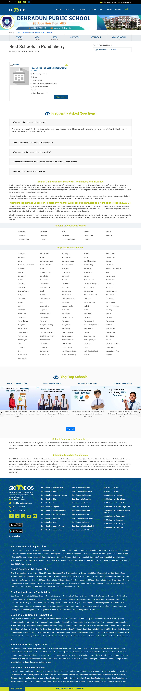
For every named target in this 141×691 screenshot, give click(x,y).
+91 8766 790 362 (18, 507)
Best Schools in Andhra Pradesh (52, 487)
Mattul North (110, 302)
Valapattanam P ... (112, 351)
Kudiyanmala (66, 295)
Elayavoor (65, 268)
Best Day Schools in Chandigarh (50, 682)
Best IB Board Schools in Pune (38, 577)
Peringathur (66, 325)
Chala (20, 261)
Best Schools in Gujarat (49, 503)
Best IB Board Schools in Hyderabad (101, 573)
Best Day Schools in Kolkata (65, 671)
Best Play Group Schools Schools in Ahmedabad (36, 626)
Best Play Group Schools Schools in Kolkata (95, 619)
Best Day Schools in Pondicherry (20, 443)
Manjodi (42, 302)
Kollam (86, 232)
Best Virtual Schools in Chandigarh (84, 659)
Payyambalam (23, 321)
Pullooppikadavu (67, 332)
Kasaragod (21, 235)
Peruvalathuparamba (91, 325)
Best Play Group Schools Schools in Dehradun (86, 629)
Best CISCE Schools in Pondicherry (70, 467)
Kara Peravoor (89, 280)
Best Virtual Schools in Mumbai (52, 652)
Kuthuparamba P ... (68, 298)
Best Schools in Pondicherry (41, 32)
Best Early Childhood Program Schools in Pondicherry (38, 467)
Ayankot (42, 257)
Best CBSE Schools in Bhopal (92, 557)
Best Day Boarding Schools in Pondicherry (102, 443)
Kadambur (21, 276)
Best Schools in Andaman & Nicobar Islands (117, 511)
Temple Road (66, 343)
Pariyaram (21, 317)
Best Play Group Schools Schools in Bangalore (60, 619)
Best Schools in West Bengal (82, 530)
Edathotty (21, 268)
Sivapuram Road (89, 336)
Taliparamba (44, 343)
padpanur (43, 310)
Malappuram (88, 235)
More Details (61, 97)
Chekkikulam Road (90, 261)
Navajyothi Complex (113, 306)
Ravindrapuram (67, 336)
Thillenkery (43, 347)
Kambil (20, 280)
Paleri (86, 310)
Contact (118, 9)
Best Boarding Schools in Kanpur (69, 606)
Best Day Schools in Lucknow (86, 675)
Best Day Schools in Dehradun (57, 678)
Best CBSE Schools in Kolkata (69, 550)
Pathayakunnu (45, 317)
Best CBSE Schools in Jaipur (114, 557)
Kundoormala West (90, 295)
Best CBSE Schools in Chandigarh (68, 561)
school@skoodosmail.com (21, 503)
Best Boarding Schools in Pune (38, 599)
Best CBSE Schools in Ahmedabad (69, 554)
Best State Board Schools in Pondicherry (97, 459)
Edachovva (109, 265)
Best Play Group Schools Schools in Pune (84, 622)
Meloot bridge (44, 306)
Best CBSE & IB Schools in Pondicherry (32, 461)
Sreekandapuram (68, 340)
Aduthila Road (44, 253)
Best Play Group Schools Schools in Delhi (26, 619)
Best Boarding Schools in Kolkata (75, 596)
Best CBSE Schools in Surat (22, 557)
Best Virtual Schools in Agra (40, 662)
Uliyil (19, 351)
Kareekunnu (110, 280)
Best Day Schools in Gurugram (74, 682)
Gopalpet (21, 272)
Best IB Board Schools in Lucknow (117, 577)
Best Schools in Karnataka (50, 518)
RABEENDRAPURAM (47, 336)
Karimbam (21, 283)
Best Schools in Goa (111, 491)
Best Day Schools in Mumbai (38, 675)
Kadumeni (65, 276)
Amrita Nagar (110, 253)
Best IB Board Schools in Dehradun (98, 580)
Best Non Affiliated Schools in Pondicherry (79, 469)
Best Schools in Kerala (49, 522)
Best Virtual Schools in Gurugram (110, 659)
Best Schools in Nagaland (81, 499)
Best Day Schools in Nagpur (34, 678)
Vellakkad (87, 355)
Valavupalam (22, 355)
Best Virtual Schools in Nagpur (59, 655)
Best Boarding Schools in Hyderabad (102, 596)
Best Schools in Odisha (80, 503)
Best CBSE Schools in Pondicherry (20, 459)
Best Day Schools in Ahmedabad (62, 675)
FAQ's (101, 9)
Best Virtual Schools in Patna (59, 659)
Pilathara (109, 325)
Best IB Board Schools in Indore (23, 580)
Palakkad (109, 235)
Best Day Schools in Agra (117, 682)
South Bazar (110, 336)
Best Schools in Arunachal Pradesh (54, 495)
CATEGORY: (75, 37)
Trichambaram (111, 347)
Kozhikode (65, 235)
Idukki (64, 232)
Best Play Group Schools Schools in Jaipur (35, 632)
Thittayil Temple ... (68, 347)
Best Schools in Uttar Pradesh (83, 526)
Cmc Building (88, 265)
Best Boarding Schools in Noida (59, 610)
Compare (92, 9)
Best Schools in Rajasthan (81, 510)
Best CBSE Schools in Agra (21, 564)
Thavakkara (22, 347)
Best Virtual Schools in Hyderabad (96, 648)
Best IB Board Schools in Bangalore (48, 573)
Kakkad (86, 276)
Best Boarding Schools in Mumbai (62, 599)
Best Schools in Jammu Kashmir (53, 514)
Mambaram (110, 298)
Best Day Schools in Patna (27, 682)
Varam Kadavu (45, 355)
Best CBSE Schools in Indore (118, 554)
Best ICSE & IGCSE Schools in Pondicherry (68, 464)
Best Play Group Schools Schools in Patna (100, 632)
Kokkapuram (88, 291)
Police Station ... (45, 328)
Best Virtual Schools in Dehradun (84, 655)
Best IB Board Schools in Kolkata (74, 573)
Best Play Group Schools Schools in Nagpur (52, 629)
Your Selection (16, 689)
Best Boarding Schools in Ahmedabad (90, 599)
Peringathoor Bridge (47, 325)
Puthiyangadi (110, 332)
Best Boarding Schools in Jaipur (44, 606)
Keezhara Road (45, 287)
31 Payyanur (22, 253)
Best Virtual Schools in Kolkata (70, 648)
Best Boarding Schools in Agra (84, 610)
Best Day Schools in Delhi (20, 671)
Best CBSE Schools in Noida (117, 561)
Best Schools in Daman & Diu (114, 503)
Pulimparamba (23, 332)
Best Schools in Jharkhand (113, 520)
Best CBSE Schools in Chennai (118, 550)
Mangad (20, 302)
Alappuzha (21, 232)
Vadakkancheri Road (69, 351)
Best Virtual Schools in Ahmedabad (78, 652)
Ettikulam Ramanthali (113, 268)
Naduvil (86, 306)
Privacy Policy (14, 536)
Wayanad (87, 239)
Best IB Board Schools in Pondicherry (70, 459)
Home (58, 9)
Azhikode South (67, 257)
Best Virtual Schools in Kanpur (36, 659)
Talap (19, 343)
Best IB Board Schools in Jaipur (30, 583)
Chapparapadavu (68, 261)
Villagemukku (22, 358)
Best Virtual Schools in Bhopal (108, 655)
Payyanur (43, 321)
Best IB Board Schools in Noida (44, 587)
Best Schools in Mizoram (81, 495)
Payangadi (87, 317)
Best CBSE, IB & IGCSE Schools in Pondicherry (61, 461)
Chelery (108, 261)
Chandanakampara (46, 261)
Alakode (86, 253)
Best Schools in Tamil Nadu (82, 518)
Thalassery (87, 343)
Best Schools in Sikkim (80, 514)
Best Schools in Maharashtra (51, 530)
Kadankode (44, 276)
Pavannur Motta (67, 317)
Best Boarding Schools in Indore (31, 603)
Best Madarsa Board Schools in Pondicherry (24, 469)
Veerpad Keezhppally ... (70, 355)
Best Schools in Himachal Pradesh (53, 510)
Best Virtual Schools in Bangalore (45, 648)
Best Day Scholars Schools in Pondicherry (101, 445)
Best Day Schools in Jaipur (101, 678)
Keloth (42, 291)
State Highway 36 (90, 340)
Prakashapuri (110, 328)
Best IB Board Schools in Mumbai (62, 577)
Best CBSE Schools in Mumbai (44, 554)
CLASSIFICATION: (119, 37)
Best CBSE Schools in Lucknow (95, 554)
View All (70, 429)
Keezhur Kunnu (89, 287)
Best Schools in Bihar (49, 499)
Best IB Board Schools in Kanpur (55, 583)
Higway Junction (45, 272)
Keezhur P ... (110, 287)
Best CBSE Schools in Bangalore (45, 550)
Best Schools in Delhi (111, 487)
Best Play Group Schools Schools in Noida (86, 636)
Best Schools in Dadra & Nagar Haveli (117, 507)
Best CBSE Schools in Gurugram (94, 561)
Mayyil (20, 306)
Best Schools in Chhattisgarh (114, 524)
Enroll (109, 9)
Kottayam (43, 235)
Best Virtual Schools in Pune (28, 652)
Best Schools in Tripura (80, 522)
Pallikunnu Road (45, 313)
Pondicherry (66, 328)
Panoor (108, 313)
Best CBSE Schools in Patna (44, 561)
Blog (74, 9)
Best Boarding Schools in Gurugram (34, 610)
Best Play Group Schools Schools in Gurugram (52, 636)
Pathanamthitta (23, 239)
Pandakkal (87, 313)
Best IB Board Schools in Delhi (22, 573)
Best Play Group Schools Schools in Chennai (51, 622)
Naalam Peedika (67, 306)
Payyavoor (65, 321)
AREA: (54, 38)
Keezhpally (65, 287)
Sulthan (108, 340)
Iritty (107, 272)
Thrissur (42, 239)
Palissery (109, 310)
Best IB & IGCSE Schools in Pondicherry (39, 464)
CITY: (37, 38)
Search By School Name (102, 45)
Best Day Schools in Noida (96, 682)
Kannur (26, 32)
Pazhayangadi (89, 321)
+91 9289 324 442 (18, 511)
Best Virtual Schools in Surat (35, 655)
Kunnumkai (110, 295)
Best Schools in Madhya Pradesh (53, 526)
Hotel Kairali (66, 272)
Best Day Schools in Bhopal (80, 678)
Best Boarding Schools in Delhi (22, 596)
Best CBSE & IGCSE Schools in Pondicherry (93, 461)
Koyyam (42, 295)
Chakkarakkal (110, 257)
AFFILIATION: (96, 37)
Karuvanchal (44, 283)
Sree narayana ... (23, 340)
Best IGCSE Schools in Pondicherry (96, 464)
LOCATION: (19, 38)
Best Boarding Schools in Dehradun (106, 603)
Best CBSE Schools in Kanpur (22, 561)
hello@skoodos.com (109, 2)
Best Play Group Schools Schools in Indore (106, 626)
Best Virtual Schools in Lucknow (104, 652)
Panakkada (66, 313)
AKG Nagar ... (66, 253)
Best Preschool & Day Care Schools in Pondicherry (43, 445)
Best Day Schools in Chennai (112, 671)
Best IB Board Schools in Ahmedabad (89, 577)
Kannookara (44, 280)
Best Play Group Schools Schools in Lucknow (72, 626)
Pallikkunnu (22, 313)
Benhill (86, 257)
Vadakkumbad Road (91, 351)
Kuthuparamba (45, 298)
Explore (82, 9)
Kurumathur (22, 298)
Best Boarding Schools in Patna (94, 606)
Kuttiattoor (87, 298)
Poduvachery (22, 328)
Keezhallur (21, 287)
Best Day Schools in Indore (108, 675)
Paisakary (65, 310)
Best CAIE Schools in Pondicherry (94, 467)
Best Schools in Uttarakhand (114, 516)
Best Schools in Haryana (50, 507)
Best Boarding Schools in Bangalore (48, 596)
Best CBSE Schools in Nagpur (44, 557)
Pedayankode (22, 325)
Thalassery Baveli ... (112, 343)
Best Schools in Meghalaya (82, 491)
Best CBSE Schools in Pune (22, 554)
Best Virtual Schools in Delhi (21, 648)
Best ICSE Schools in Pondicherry (45, 459)
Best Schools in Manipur (81, 487)
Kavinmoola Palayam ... (92, 283)
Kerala (19, 32)
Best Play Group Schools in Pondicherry (46, 443)
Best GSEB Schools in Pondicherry (52, 469)
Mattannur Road (89, 302)
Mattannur (65, 302)
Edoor (42, 268)
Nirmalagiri (21, 310)
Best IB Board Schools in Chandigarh (106, 583)
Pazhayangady (111, 321)
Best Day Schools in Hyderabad (88, 671)
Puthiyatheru (22, 336)
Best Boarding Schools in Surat (55, 603)
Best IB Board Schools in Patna (80, 583)
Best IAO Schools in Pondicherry (118, 467)
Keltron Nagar (66, 291)
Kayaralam (109, 283)
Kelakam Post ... (23, 291)
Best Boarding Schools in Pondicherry (73, 443)
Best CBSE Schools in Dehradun (68, 557)
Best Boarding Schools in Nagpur (80, 603)
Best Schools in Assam (49, 491)
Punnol (86, 332)
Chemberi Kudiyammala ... (27, 265)
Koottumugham (111, 291)
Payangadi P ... (111, 317)
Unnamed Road (45, 351)
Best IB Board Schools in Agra (68, 587)
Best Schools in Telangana (113, 528)
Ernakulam (43, 232)
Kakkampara (110, 276)
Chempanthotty (45, 265)
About (67, 9)
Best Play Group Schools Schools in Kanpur (68, 632)
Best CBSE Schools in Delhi (21, 550)
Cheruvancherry (67, 265)
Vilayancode (110, 355)
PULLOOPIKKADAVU (47, 332)
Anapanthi (21, 257)
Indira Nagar (88, 272)
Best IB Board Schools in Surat (47, 580)
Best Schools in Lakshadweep (115, 499)
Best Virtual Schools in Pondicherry (73, 445)
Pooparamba (88, 328)
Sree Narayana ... (46, 340)
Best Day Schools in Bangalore (42, 671)
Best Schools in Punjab (80, 507)
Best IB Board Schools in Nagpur (72, 580)
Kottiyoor (21, 295)
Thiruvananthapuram (69, 239)
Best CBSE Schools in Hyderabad (93, 550)
